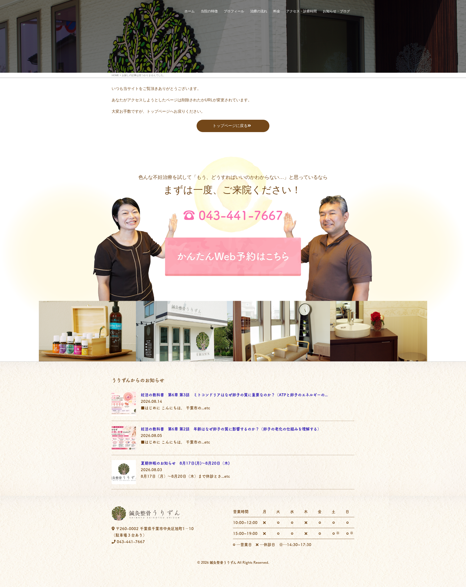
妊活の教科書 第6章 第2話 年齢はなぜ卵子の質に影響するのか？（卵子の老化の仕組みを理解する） (231, 429)
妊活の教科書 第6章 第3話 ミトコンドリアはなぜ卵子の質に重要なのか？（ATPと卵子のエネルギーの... (234, 395)
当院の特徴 (209, 11)
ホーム (189, 11)
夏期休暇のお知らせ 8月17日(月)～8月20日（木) (185, 463)
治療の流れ (258, 11)
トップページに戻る (230, 126)
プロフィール (234, 11)
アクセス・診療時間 (301, 11)
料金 (276, 11)
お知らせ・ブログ (336, 11)
